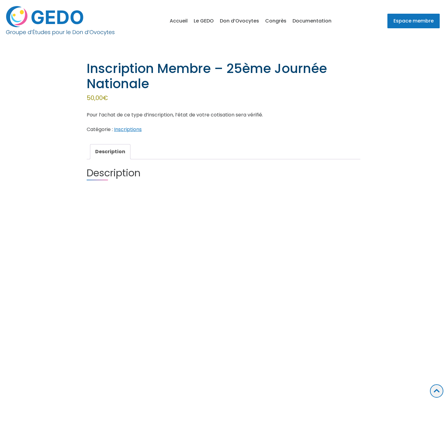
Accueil (179, 20)
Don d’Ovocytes (239, 20)
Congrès (275, 20)
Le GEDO (204, 20)
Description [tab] (110, 151)
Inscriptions (128, 129)
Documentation (312, 20)
